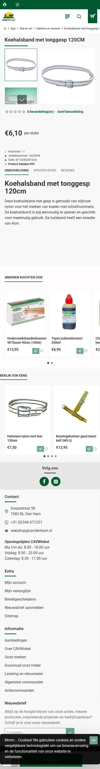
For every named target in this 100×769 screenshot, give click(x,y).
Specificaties (44, 170)
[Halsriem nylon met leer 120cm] (28, 408)
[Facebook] (44, 481)
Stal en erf (26, 28)
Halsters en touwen (48, 28)
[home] (4, 28)
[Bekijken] (92, 16)
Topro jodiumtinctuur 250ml (67, 340)
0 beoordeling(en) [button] (40, 111)
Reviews (68, 170)
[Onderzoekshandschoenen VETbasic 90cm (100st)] (25, 312)
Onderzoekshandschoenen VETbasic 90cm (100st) (26, 340)
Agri (13, 28)
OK (94, 740)
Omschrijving (17, 170)
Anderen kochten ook (24, 277)
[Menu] (67, 16)
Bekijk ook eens (13, 375)
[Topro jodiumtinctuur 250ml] (69, 312)
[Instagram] (55, 481)
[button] (44, 76)
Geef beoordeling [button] (70, 111)
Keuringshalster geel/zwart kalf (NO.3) (76, 438)
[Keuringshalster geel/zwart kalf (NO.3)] (77, 408)
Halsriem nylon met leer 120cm (25, 438)
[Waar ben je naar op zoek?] (79, 16)
